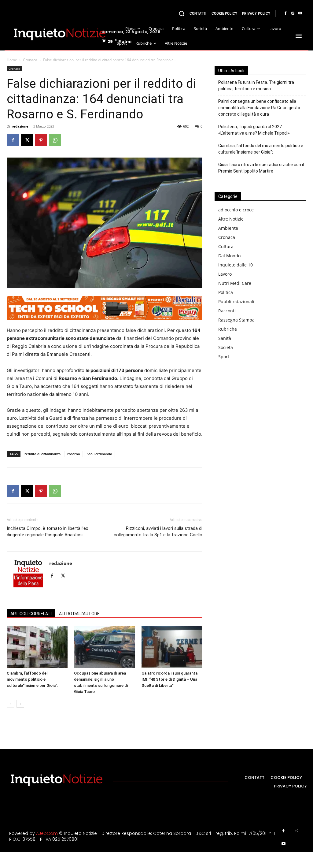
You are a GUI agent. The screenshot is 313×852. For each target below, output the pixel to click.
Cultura (226, 246)
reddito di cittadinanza (42, 454)
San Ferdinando (99, 454)
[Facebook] (285, 13)
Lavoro (225, 274)
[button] (181, 13)
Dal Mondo (229, 256)
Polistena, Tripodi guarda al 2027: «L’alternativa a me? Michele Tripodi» (254, 130)
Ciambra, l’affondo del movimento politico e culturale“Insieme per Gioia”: (32, 679)
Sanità (224, 338)
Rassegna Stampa (236, 320)
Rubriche (227, 329)
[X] (27, 140)
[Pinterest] (41, 140)
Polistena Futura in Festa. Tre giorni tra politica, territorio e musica (256, 85)
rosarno (73, 454)
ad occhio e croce (236, 210)
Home (12, 59)
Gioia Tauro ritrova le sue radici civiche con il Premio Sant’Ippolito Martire (261, 167)
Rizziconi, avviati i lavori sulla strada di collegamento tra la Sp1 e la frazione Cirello (158, 532)
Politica (225, 292)
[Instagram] (292, 13)
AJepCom (47, 833)
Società (225, 347)
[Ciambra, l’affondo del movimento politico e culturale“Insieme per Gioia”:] (37, 647)
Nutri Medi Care (234, 283)
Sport (223, 356)
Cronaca (30, 59)
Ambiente (228, 228)
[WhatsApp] (55, 140)
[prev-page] (10, 704)
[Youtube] (300, 13)
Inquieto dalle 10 (235, 265)
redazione (20, 126)
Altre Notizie (231, 219)
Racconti (227, 311)
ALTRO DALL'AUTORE (79, 613)
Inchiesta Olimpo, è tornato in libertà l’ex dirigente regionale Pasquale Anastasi (47, 532)
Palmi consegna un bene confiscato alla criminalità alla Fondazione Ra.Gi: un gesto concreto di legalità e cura (259, 108)
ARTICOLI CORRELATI (31, 613)
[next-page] (20, 704)
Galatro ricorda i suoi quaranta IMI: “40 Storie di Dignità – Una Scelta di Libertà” (169, 679)
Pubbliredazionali (236, 301)
